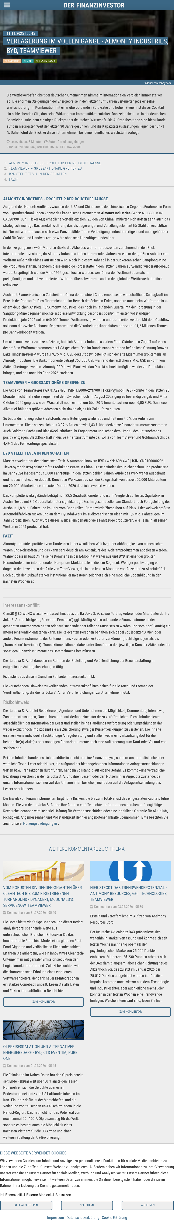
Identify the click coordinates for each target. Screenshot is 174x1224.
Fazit (13, 179)
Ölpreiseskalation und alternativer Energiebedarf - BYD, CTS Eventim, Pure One (40, 1052)
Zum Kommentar (43, 1001)
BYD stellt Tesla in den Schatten (38, 174)
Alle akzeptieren (26, 1205)
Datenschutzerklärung (83, 1217)
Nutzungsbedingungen (40, 823)
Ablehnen (148, 1205)
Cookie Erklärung (114, 1217)
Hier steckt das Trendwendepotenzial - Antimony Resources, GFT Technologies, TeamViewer (128, 893)
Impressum (55, 1217)
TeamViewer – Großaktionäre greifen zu (45, 168)
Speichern (87, 1205)
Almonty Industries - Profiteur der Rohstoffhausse (55, 163)
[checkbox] (2, 1194)
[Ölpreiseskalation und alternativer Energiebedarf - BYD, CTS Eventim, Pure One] (43, 1029)
